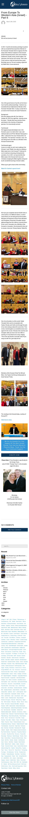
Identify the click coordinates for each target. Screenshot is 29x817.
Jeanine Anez (4, 683)
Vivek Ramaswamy (5, 762)
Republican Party (10, 734)
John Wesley (10, 687)
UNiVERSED (6, 758)
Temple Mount (18, 750)
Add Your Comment (14, 529)
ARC (10, 621)
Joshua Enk (22, 689)
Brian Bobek (14, 631)
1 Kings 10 (3, 619)
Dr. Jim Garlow (21, 653)
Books (21, 629)
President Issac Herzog (6, 723)
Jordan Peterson (16, 689)
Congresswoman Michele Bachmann (9, 643)
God (13, 669)
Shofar (2, 744)
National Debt (12, 705)
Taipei (2, 750)
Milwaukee (13, 701)
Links (22, 695)
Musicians (22, 703)
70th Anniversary (20, 619)
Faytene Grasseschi (9, 665)
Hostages (19, 673)
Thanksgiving (24, 750)
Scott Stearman (21, 740)
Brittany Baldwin (21, 631)
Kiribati (18, 693)
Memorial (13, 699)
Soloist (17, 744)
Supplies (24, 748)
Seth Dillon (11, 742)
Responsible (23, 734)
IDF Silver (24, 673)
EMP (15, 655)
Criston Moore (20, 643)
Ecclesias (19, 655)
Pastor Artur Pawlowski (19, 713)
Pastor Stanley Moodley (14, 715)
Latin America (7, 695)
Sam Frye (7, 740)
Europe (17, 661)
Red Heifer (11, 728)
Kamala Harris (7, 693)
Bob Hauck (7, 629)
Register (7, 730)
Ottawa (24, 711)
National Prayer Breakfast (16, 707)
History (15, 673)
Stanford (13, 748)
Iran (7, 679)
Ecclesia (23, 655)
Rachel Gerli (11, 725)
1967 (8, 619)
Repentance (14, 732)
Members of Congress (5, 699)
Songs (15, 746)
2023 (11, 619)
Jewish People (22, 685)
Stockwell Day (19, 748)
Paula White (17, 717)
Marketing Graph (12, 697)
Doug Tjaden (8, 653)
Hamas (11, 671)
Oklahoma (14, 711)
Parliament (11, 713)
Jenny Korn (10, 683)
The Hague (3, 752)
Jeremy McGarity (16, 683)
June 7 (14, 691)
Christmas (18, 637)
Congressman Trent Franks (20, 641)
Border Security (4, 631)
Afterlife (13, 621)
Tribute (13, 756)
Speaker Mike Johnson (22, 746)
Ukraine (14, 758)
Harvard (15, 671)
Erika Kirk (17, 659)
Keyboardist (13, 693)
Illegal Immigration (7, 675)
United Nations (20, 758)
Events (21, 661)
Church (7, 639)
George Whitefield (5, 669)
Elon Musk (7, 659)
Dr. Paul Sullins (10, 655)
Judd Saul (10, 691)
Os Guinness (19, 711)
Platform (13, 719)
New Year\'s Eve (7, 709)
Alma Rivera (3, 623)
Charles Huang (13, 635)
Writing (14, 768)
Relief (11, 730)
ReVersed (6, 728)
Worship (10, 768)
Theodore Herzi (22, 752)
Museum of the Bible (14, 703)
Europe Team (4, 661)
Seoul (2, 742)
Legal (12, 695)
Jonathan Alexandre (18, 687)
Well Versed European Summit (14, 764)
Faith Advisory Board (19, 663)
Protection (14, 723)
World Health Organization (17, 766)
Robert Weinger (16, 736)
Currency (3, 645)
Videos (18, 760)
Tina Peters (17, 754)
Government (23, 669)
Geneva (24, 667)
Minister (18, 701)
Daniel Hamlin (20, 645)
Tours (2, 756)
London (6, 697)
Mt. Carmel (7, 703)
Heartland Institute (5, 673)
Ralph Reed (17, 725)
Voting (11, 762)
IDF (2, 675)
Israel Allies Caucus (22, 679)
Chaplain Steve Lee (5, 635)
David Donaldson (15, 647)
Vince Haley (22, 760)
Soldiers (13, 744)
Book (25, 629)
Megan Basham (20, 697)
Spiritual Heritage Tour (5, 748)
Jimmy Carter (4, 687)
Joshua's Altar (4, 691)
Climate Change (23, 639)
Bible (9, 627)
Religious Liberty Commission (19, 730)
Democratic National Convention (15, 649)
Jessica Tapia (12, 685)
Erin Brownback (23, 659)
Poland (17, 719)
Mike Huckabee (7, 701)
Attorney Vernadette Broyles (21, 625)
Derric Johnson (8, 651)
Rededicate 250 (18, 728)
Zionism (18, 768)
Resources (17, 734)
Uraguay (3, 760)
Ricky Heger (3, 736)
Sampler (16, 740)
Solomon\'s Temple (9, 746)
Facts (13, 663)
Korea (2, 695)
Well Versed (23, 764)
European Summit (11, 661)
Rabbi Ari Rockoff (20, 723)
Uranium (7, 760)
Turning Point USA (23, 756)
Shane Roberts (22, 742)
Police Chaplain (23, 719)
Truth (17, 756)
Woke (10, 766)
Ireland (10, 679)
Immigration (14, 675)
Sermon (6, 742)
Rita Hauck (9, 736)
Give (10, 669)
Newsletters (13, 709)
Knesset (22, 693)
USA (11, 758)
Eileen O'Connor (15, 657)
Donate (20, 651)
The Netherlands (10, 752)
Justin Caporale (20, 691)
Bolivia (12, 629)
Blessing (24, 627)
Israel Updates (4, 681)
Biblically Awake (14, 627)
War (20, 762)
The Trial (16, 752)
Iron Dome (14, 679)
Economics (3, 657)
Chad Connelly (24, 633)
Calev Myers (5, 633)
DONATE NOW (14, 455)
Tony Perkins (23, 754)
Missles (22, 701)
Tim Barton (3, 754)
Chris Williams (12, 637)
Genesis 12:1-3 (18, 667)
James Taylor (14, 681)
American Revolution (11, 623)
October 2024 (20, 709)
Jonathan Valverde (8, 689)
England (12, 659)
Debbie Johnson (4, 649)
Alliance (24, 621)
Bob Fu (2, 629)
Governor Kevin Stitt (5, 671)
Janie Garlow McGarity (22, 681)
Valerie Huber (13, 760)
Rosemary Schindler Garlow (17, 738)
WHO (15, 762)
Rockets (21, 736)
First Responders (18, 665)
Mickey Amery (19, 699)
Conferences (11, 641)
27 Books (14, 619)
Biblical (20, 627)
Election (3, 659)
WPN (18, 762)
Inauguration (13, 677)
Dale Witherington (12, 645)
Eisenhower (21, 657)
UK (1, 758)
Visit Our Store (14, 812)
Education (9, 657)
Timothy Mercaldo (10, 754)
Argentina (8, 625)
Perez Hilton (8, 719)
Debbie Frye (22, 647)
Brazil (9, 631)
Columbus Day (4, 641)
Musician (3, 705)
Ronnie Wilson (8, 738)
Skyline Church (8, 744)
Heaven (11, 673)
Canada (11, 633)
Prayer (11, 721)
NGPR (7, 705)
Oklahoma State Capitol (6, 711)
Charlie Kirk (19, 635)
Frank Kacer (11, 667)
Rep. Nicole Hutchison (5, 732)
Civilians (17, 639)
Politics (2, 721)
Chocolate (6, 637)
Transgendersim (7, 756)
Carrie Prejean (17, 633)
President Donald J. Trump (19, 721)
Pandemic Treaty (4, 713)
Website (5, 764)
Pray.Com (7, 721)
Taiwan (6, 750)
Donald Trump (15, 651)
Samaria (11, 740)
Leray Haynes (17, 695)
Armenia (12, 625)
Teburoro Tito (11, 750)
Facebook (9, 663)
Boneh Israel (16, 629)
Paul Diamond (12, 717)
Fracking (7, 667)
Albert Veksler (19, 621)
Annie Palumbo (20, 623)
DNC (7, 645)
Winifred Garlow (4, 766)
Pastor (6, 717)
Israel (9, 681)
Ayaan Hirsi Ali (4, 627)
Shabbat (16, 742)
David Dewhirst (7, 647)
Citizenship (12, 639)
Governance (17, 669)
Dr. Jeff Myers (14, 653)
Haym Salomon (21, 671)
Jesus (16, 685)
